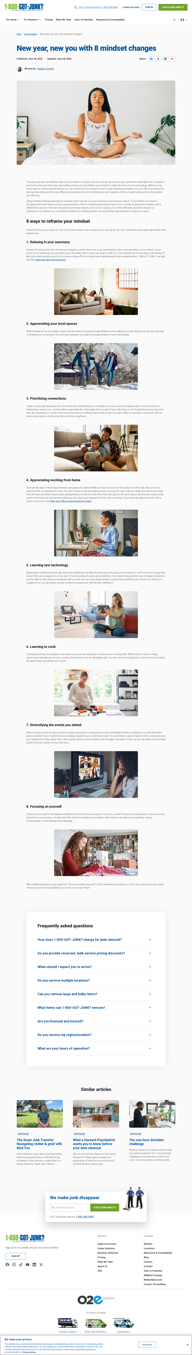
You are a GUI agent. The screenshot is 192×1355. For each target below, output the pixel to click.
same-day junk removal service (51, 259)
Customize (147, 1345)
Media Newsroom (153, 1279)
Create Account (131, 7)
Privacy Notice (29, 1352)
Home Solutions (106, 1248)
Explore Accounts (107, 1244)
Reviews (148, 1244)
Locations (149, 1248)
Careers (148, 1262)
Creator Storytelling (154, 1284)
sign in (149, 7)
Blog (19, 34)
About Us (103, 1266)
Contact (148, 1266)
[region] (96, 1345)
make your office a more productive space (71, 501)
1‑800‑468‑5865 (85, 1216)
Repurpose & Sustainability (158, 1253)
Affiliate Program (153, 1275)
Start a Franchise (153, 1270)
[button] (13, 20)
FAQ (100, 1270)
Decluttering (30, 34)
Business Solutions (108, 1253)
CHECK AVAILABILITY (173, 7)
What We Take (105, 1262)
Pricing (101, 1257)
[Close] (187, 1345)
